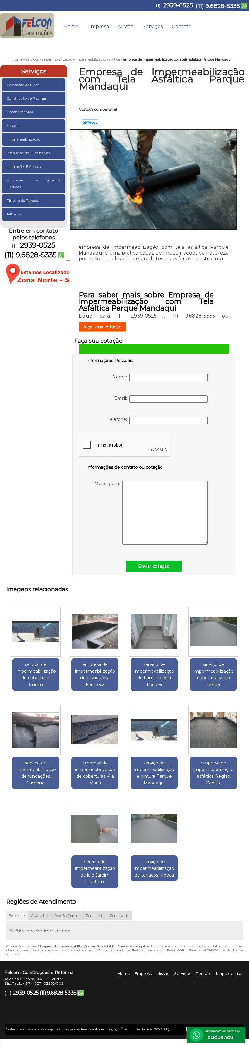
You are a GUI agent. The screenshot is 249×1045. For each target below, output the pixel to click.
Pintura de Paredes (22, 200)
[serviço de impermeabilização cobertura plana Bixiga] (213, 629)
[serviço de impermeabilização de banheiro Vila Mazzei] (154, 629)
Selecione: (17, 915)
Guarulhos (40, 915)
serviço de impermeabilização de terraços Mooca (154, 868)
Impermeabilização (23, 139)
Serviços (153, 26)
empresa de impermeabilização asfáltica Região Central (213, 773)
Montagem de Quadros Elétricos (33, 183)
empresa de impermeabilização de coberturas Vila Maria (95, 773)
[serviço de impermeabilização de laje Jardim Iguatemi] (95, 826)
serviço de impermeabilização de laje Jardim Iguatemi (95, 871)
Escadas (13, 125)
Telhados (13, 214)
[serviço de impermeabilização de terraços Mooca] (154, 826)
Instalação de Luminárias (28, 153)
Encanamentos (19, 112)
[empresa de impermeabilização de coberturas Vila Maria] (95, 727)
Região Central (67, 915)
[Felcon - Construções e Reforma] (27, 23)
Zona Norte (119, 915)
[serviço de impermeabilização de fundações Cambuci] (36, 727)
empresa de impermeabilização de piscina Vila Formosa (95, 674)
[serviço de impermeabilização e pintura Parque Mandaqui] (154, 727)
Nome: (120, 377)
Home (70, 26)
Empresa (98, 26)
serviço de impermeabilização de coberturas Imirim (36, 674)
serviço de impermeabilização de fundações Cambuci (36, 773)
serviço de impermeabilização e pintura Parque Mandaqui (154, 773)
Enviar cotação (153, 566)
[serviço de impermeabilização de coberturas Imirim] (36, 629)
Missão (126, 26)
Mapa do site (228, 973)
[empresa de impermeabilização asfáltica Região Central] (213, 727)
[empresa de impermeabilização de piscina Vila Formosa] (95, 629)
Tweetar (90, 122)
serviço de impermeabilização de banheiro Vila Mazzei (154, 674)
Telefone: (118, 419)
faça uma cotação (102, 327)
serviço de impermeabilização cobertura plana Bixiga (213, 674)
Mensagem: (108, 483)
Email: (121, 398)
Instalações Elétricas (23, 166)
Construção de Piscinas (26, 98)
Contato (182, 26)
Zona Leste (95, 915)
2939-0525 (178, 5)
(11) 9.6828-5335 (218, 5)
